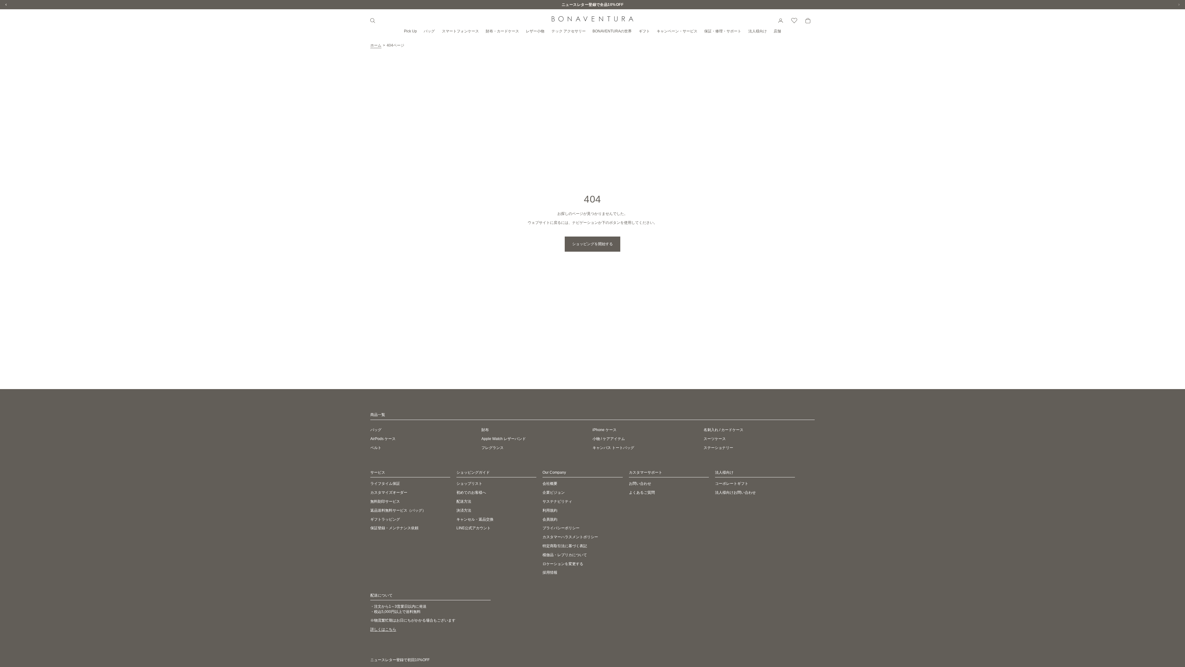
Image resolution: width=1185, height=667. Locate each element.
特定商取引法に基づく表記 (565, 546)
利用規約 (550, 510)
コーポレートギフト (731, 484)
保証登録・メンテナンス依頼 (394, 528)
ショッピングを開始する (592, 244)
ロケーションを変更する (563, 564)
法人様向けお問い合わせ (735, 492)
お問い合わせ (640, 484)
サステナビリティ (557, 501)
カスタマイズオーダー (388, 492)
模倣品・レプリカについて (565, 555)
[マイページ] (781, 20)
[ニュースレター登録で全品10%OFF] (592, 4)
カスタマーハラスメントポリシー (570, 537)
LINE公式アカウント (473, 528)
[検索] (373, 20)
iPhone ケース (604, 430)
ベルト (375, 448)
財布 (485, 430)
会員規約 (550, 519)
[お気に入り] (794, 20)
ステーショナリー (718, 448)
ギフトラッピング (385, 519)
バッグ (375, 430)
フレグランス (492, 448)
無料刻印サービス (385, 501)
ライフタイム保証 (385, 484)
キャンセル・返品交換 (474, 519)
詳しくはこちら (383, 629)
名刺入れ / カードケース (723, 430)
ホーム (375, 45)
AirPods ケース (383, 439)
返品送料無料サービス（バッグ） (398, 510)
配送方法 (463, 501)
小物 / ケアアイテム (608, 439)
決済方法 (463, 510)
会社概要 (550, 484)
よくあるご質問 (642, 492)
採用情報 (550, 573)
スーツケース (715, 439)
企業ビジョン (554, 492)
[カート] (808, 20)
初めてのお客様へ (471, 492)
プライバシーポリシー (561, 528)
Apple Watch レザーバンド (503, 439)
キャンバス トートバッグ (613, 448)
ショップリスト (469, 484)
